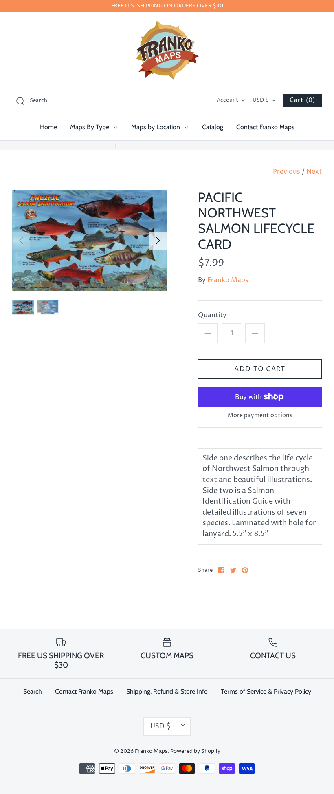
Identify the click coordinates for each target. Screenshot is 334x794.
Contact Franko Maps (265, 127)
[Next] (158, 241)
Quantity (212, 315)
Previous (286, 171)
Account (227, 100)
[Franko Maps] (167, 50)
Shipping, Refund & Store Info (167, 691)
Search (32, 691)
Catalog (212, 127)
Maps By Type (90, 127)
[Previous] (21, 241)
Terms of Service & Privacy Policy (266, 691)
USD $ (261, 100)
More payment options (260, 415)
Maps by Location (156, 127)
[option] (89, 241)
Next (314, 171)
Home (48, 127)
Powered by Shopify (195, 751)
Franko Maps (227, 280)
